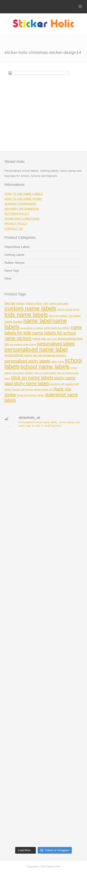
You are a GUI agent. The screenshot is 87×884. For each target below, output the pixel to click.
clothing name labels (59, 303)
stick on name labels (32, 377)
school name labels (45, 366)
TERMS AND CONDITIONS (21, 218)
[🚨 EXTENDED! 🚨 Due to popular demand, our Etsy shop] (43, 684)
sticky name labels (32, 383)
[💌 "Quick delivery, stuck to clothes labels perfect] (43, 638)
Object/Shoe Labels (17, 246)
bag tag (9, 303)
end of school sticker (68, 309)
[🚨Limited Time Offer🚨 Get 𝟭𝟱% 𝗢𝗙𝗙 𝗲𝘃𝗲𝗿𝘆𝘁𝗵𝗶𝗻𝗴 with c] (43, 500)
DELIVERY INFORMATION (21, 208)
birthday (20, 303)
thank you (47, 389)
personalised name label (36, 349)
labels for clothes (58, 315)
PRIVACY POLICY (16, 223)
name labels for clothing (57, 328)
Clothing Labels (14, 254)
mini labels (74, 315)
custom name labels (30, 308)
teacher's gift (57, 384)
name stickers (18, 338)
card (45, 303)
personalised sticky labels (27, 361)
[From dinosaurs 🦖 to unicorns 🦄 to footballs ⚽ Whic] (43, 592)
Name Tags (11, 270)
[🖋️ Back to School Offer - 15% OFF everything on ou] (43, 730)
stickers (29, 373)
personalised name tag (20, 355)
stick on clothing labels (45, 373)
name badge (13, 321)
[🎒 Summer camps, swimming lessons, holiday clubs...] (43, 776)
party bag (52, 339)
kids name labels (26, 314)
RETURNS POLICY (16, 213)
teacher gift (18, 389)
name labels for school (54, 332)
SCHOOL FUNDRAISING (20, 203)
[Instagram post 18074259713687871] (43, 546)
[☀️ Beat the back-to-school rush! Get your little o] (43, 822)
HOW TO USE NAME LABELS (23, 193)
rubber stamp (57, 361)
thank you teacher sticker (30, 395)
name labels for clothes (31, 328)
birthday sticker (34, 303)
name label (37, 320)
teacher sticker (33, 389)
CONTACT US (13, 228)
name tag (39, 338)
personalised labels (56, 343)
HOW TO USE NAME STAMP (23, 198)
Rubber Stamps (14, 262)
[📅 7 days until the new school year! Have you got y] (43, 454)
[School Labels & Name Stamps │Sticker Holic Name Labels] (43, 26)
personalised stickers (52, 355)
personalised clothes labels (23, 344)
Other (8, 278)
